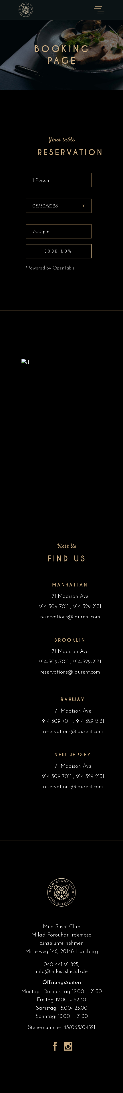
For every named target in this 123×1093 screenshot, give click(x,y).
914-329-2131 (86, 607)
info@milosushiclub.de (62, 971)
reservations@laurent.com (70, 617)
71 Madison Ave (70, 596)
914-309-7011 (54, 607)
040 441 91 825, (61, 965)
